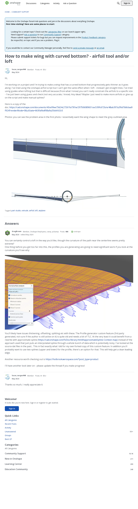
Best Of (8, 439)
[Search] (118, 3)
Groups (8, 435)
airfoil (31, 210)
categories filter (55, 31)
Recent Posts (10, 424)
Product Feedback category (94, 37)
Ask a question (30, 34)
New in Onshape (69, 458)
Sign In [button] (12, 408)
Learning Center (69, 464)
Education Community (69, 469)
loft (36, 210)
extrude (25, 210)
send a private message (83, 48)
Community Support (52, 34)
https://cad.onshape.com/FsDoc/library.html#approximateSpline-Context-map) (78, 339)
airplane (42, 210)
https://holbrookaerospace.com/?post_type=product (72, 359)
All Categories (11, 420)
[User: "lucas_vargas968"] (7, 71)
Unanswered (69, 431)
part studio (16, 210)
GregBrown (16, 231)
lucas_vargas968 (19, 69)
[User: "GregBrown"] (7, 233)
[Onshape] (13, 3)
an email (100, 48)
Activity (8, 427)
